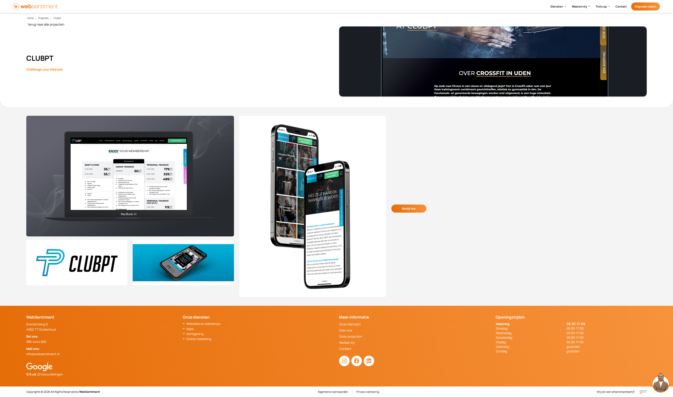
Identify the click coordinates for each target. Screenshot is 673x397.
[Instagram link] (344, 361)
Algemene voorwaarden (333, 392)
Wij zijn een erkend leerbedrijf (615, 392)
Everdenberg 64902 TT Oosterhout (41, 327)
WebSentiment (89, 392)
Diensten (556, 6)
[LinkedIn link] (369, 361)
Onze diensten (350, 324)
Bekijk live (409, 208)
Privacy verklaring (367, 392)
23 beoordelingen (44, 374)
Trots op (601, 6)
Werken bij (347, 342)
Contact (621, 6)
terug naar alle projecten (46, 24)
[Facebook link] (356, 361)
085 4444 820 (36, 342)
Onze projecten (350, 336)
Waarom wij (579, 6)
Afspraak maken (645, 6)
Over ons (345, 330)
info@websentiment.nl (43, 354)
